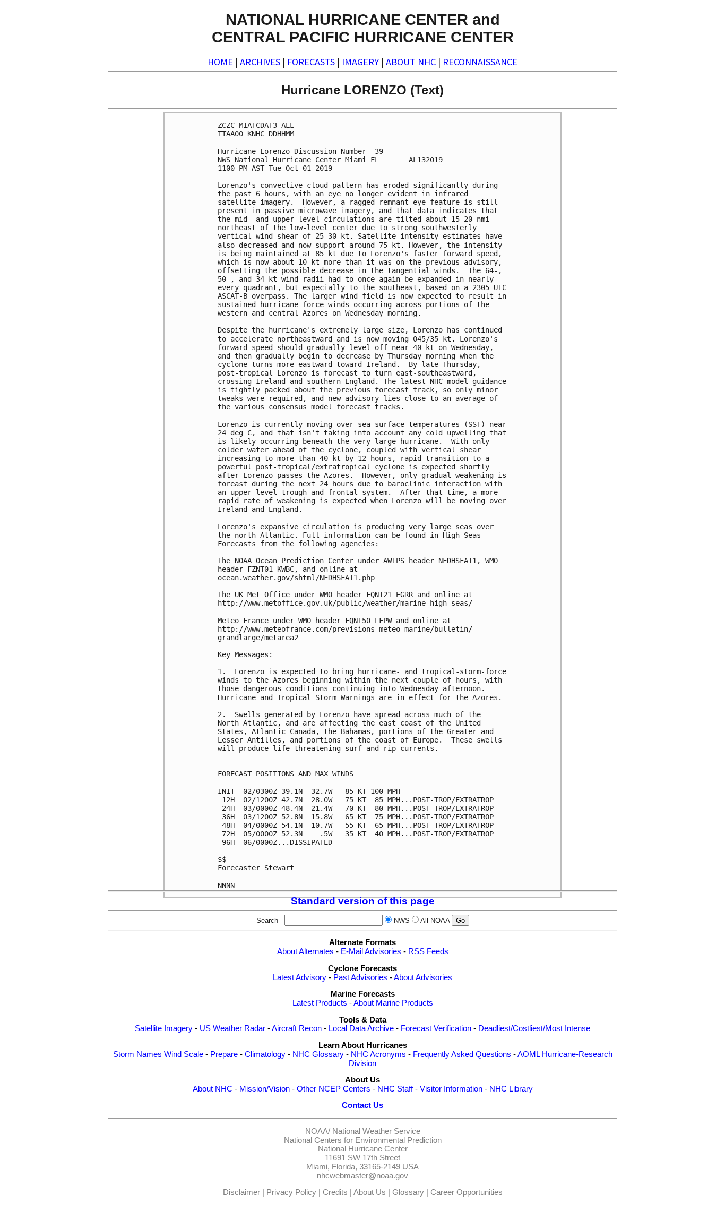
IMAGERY (360, 62)
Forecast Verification (436, 1028)
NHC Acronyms (378, 1054)
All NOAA (435, 920)
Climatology (265, 1054)
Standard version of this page (363, 900)
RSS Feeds (428, 951)
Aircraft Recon (297, 1028)
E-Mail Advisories (371, 951)
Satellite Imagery (164, 1028)
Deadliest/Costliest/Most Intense (534, 1028)
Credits (335, 1192)
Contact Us (362, 1105)
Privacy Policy (291, 1192)
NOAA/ (317, 1131)
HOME (220, 62)
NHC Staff (395, 1089)
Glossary (408, 1192)
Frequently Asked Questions (462, 1054)
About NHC (212, 1089)
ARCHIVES (260, 62)
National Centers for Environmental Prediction (363, 1140)
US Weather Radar (232, 1028)
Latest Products (319, 1003)
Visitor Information (451, 1089)
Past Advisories (360, 977)
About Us (369, 1192)
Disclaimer (241, 1192)
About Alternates (305, 951)
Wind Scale (183, 1054)
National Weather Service (376, 1131)
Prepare (224, 1054)
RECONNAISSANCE (480, 62)
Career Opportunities (466, 1192)
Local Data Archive (361, 1028)
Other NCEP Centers (333, 1089)
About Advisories (423, 977)
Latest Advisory (299, 977)
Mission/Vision (264, 1089)
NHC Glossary (318, 1054)
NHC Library (511, 1089)
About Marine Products (393, 1003)
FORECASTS (311, 62)
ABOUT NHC (411, 62)
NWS (402, 920)
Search (269, 920)
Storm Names (137, 1054)
